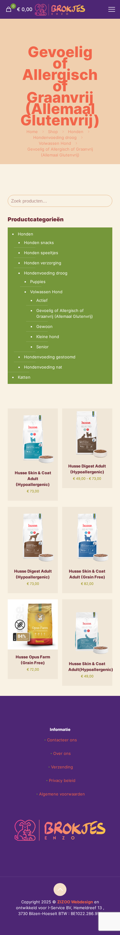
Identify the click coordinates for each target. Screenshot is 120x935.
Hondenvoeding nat (43, 367)
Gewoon (44, 326)
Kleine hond (47, 336)
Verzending (62, 766)
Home (32, 131)
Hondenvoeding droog (55, 137)
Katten (24, 377)
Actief (42, 300)
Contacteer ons (62, 739)
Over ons (62, 753)
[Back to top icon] (60, 889)
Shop (53, 131)
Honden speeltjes (41, 252)
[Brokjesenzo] (60, 9)
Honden (75, 131)
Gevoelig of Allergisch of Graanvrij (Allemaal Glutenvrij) (64, 313)
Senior (42, 346)
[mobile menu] (111, 9)
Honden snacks (39, 242)
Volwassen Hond (55, 143)
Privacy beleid (62, 780)
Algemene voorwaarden (62, 793)
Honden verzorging (42, 262)
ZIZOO (64, 901)
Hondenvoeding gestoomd (49, 356)
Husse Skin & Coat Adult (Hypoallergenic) (33, 478)
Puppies (38, 281)
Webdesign (82, 901)
